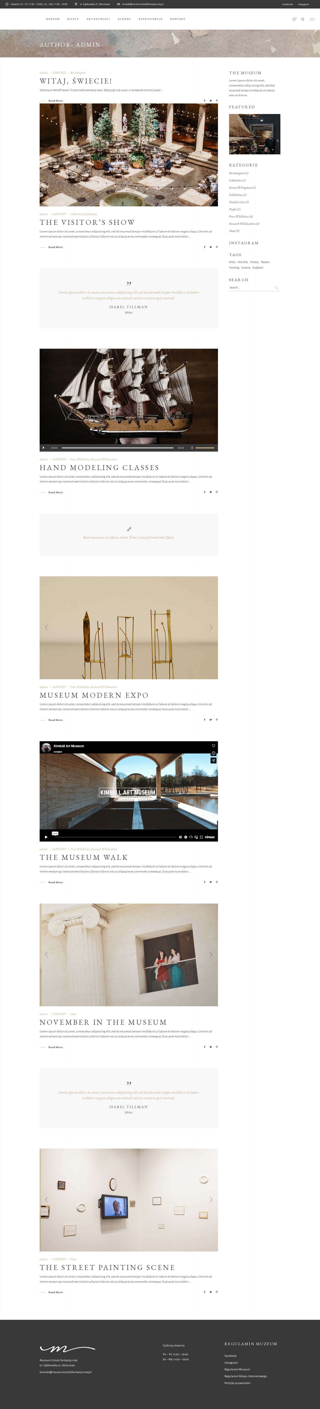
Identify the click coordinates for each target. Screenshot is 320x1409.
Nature (265, 262)
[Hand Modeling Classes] (129, 400)
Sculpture (257, 267)
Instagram (231, 1362)
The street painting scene (108, 1267)
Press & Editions (80, 459)
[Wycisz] (192, 448)
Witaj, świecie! (76, 81)
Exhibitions (90, 214)
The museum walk (84, 857)
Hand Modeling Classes (100, 467)
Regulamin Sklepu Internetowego (245, 1376)
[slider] (205, 448)
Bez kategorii (78, 73)
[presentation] (46, 628)
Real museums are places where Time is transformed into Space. (129, 537)
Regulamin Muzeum (237, 1369)
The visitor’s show (87, 222)
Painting (234, 267)
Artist (232, 262)
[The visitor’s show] (129, 154)
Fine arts (243, 262)
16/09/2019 (59, 214)
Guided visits (237, 202)
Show (73, 1014)
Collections (76, 214)
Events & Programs (240, 187)
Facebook (230, 1355)
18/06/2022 (59, 73)
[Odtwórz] (43, 448)
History (254, 262)
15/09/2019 (59, 1014)
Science (245, 267)
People (232, 209)
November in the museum (104, 1022)
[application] (129, 448)
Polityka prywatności (237, 1383)
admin (44, 73)
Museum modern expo (94, 695)
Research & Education (104, 459)
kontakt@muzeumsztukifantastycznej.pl (66, 1372)
